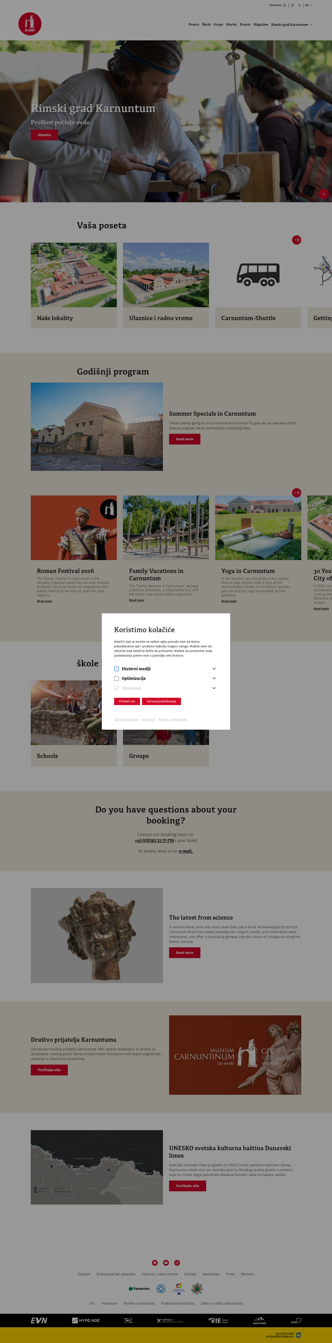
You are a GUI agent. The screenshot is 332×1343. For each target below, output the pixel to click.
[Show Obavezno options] (214, 688)
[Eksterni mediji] (116, 669)
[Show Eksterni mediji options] (214, 669)
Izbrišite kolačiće (126, 719)
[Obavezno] (116, 688)
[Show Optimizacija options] (214, 678)
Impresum (148, 719)
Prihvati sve (127, 701)
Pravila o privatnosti (173, 719)
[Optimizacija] (116, 678)
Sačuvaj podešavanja (161, 701)
